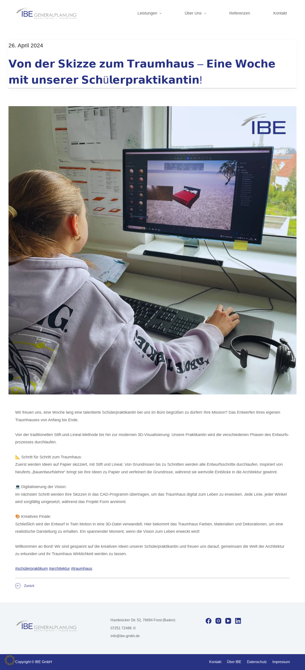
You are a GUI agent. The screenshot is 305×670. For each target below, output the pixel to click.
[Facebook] (208, 621)
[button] (10, 660)
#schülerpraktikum (31, 568)
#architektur (59, 568)
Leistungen (147, 13)
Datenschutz (257, 662)
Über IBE (234, 662)
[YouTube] (228, 621)
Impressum (281, 662)
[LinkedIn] (238, 621)
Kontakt (280, 13)
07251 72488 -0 (123, 628)
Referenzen (239, 13)
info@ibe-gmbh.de (125, 636)
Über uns (193, 13)
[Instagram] (218, 621)
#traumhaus (81, 568)
